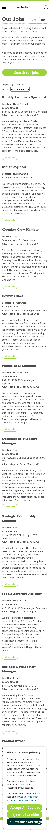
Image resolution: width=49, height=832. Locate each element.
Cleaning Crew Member (20, 229)
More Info (10, 157)
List (43, 19)
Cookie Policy (25, 828)
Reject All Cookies (24, 814)
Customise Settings (26, 821)
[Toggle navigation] (4, 7)
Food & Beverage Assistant (22, 594)
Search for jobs (26, 72)
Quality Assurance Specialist (24, 97)
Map (34, 19)
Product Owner (13, 741)
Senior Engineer (14, 167)
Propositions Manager (19, 366)
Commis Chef (12, 296)
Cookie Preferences (10, 828)
